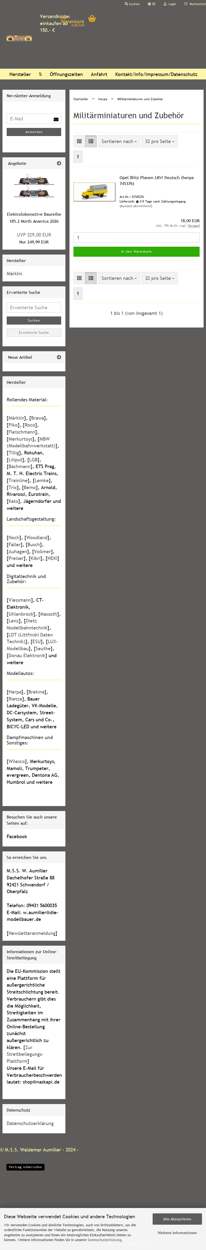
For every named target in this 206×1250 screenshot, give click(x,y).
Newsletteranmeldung (32, 933)
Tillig (14, 453)
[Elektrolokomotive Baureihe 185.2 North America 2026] (34, 187)
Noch (14, 537)
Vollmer (42, 551)
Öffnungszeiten (66, 74)
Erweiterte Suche (34, 332)
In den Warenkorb (136, 251)
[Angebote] (59, 163)
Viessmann (20, 600)
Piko (13, 425)
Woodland (36, 537)
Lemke (42, 480)
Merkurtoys (20, 439)
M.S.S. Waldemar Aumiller (33, 1150)
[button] (152, 4)
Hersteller (20, 74)
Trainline (18, 480)
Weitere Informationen (177, 1232)
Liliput (15, 460)
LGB (33, 460)
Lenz (14, 621)
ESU (36, 641)
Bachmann (20, 466)
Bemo (30, 487)
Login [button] (171, 4)
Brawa (37, 418)
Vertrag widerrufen (25, 1167)
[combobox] (119, 141)
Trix (13, 487)
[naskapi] (19, 38)
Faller (15, 544)
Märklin (14, 273)
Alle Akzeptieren (177, 1219)
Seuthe (43, 648)
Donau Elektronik (27, 655)
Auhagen (18, 551)
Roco (30, 425)
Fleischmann (22, 432)
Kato (13, 501)
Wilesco (17, 761)
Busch (34, 544)
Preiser (16, 558)
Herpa (15, 692)
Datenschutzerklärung (105, 1239)
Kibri (36, 558)
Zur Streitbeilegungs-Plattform (25, 1054)
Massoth (48, 614)
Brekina (36, 692)
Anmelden (34, 132)
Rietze (15, 699)
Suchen (34, 320)
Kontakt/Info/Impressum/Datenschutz (156, 74)
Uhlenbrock (21, 614)
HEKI (52, 558)
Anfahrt (99, 74)
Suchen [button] (134, 4)
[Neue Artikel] (59, 357)
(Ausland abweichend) (136, 206)
